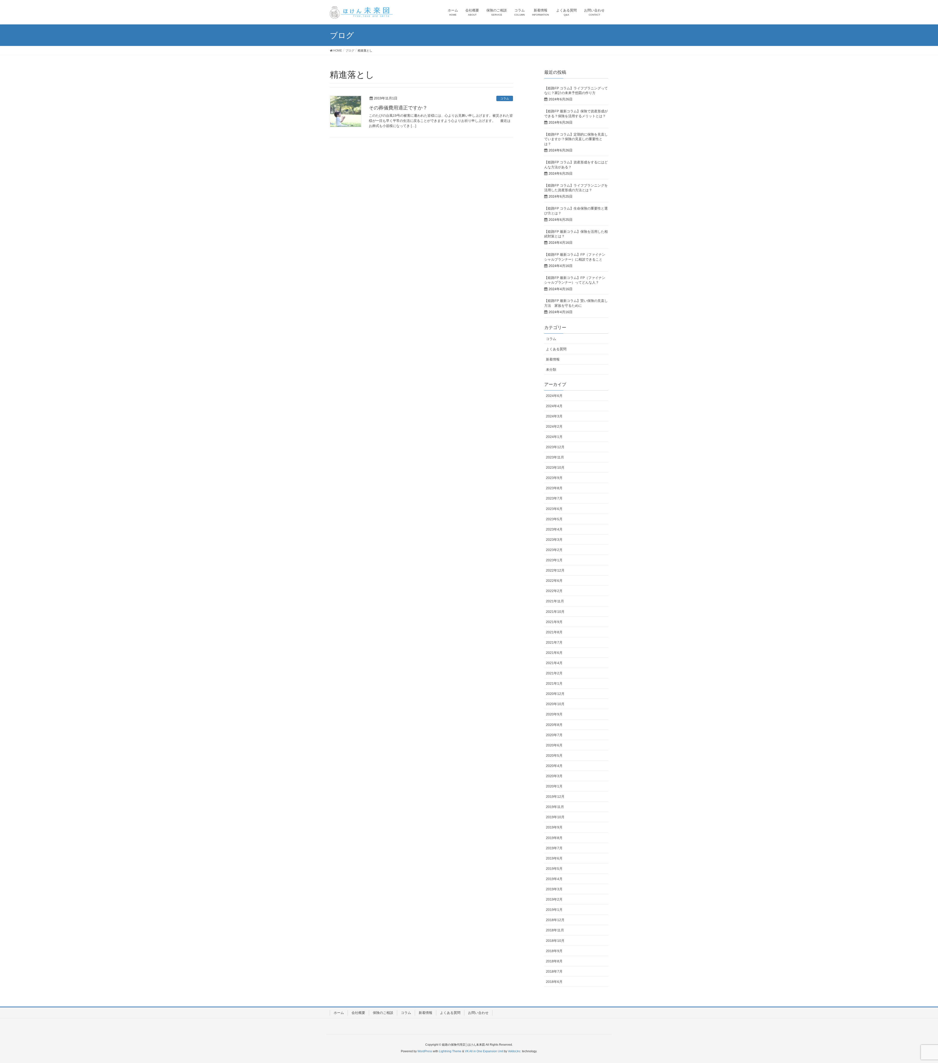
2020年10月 (555, 704)
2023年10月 (555, 467)
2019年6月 (554, 858)
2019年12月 (555, 796)
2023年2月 (554, 550)
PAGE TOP (913, 1026)
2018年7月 (554, 971)
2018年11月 (555, 930)
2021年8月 (554, 632)
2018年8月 (554, 961)
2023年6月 (554, 509)
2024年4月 (554, 406)
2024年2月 (554, 426)
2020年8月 (554, 725)
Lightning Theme (450, 1051)
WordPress (424, 1051)
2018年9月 (554, 951)
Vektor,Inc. (514, 1051)
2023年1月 (554, 560)
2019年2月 (554, 899)
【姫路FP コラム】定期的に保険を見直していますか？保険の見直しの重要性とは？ (576, 139)
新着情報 (553, 359)
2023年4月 (554, 529)
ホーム (339, 1013)
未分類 (551, 370)
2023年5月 (554, 519)
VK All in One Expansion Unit (484, 1051)
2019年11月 (555, 807)
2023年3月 (554, 540)
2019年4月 (554, 879)
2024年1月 (554, 437)
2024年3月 (554, 416)
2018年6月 (554, 982)
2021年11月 (555, 601)
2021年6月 (554, 653)
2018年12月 (555, 920)
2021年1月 (554, 683)
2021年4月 (554, 663)
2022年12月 (555, 570)
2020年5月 (554, 755)
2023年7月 (554, 498)
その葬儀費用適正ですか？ (398, 107)
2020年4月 (554, 766)
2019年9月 (554, 827)
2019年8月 (554, 838)
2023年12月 (555, 447)
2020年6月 (554, 745)
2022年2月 (554, 591)
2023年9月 (554, 478)
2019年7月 (554, 848)
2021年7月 (554, 642)
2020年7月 (554, 735)
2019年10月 (555, 817)
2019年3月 (554, 889)
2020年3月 (554, 776)
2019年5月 (554, 869)
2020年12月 (555, 694)
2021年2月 (554, 673)
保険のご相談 (383, 1013)
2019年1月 (554, 910)
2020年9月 (554, 714)
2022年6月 (554, 581)
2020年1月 (554, 786)
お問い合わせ (478, 1013)
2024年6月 (554, 396)
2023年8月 (554, 488)
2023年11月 (555, 457)
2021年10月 (555, 612)
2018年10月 (555, 941)
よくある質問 (556, 349)
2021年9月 (554, 622)
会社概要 (358, 1013)
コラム (504, 98)
